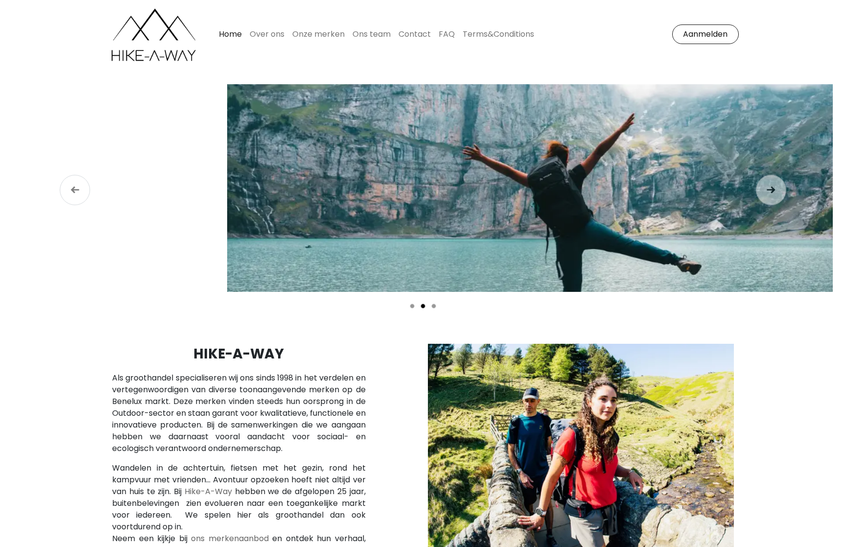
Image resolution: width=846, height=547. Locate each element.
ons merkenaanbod (230, 538)
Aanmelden (705, 34)
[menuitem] (230, 34)
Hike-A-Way (208, 491)
